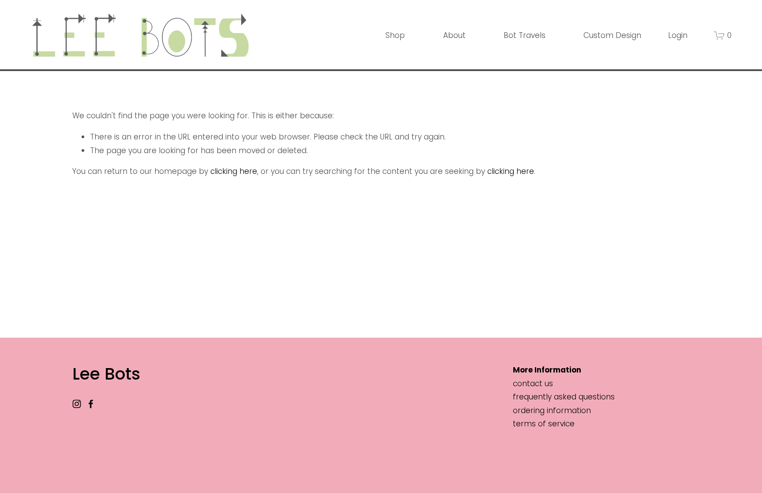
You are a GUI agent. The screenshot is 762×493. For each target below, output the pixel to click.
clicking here (233, 171)
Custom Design (612, 35)
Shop (395, 35)
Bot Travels (524, 35)
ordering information (552, 410)
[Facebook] (90, 403)
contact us (533, 383)
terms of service (544, 423)
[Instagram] (76, 403)
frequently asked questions (564, 396)
